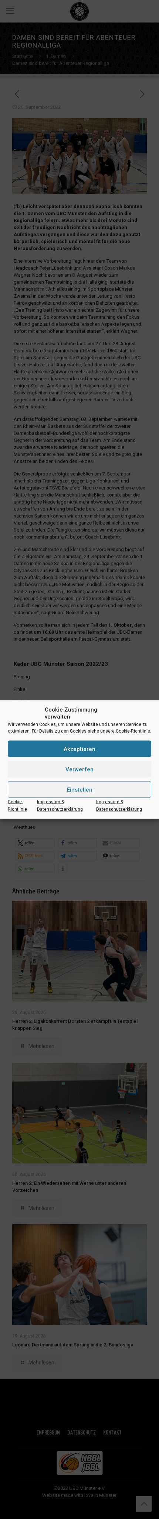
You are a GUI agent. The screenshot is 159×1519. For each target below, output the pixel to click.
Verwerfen (79, 769)
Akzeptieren (79, 748)
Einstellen (79, 789)
